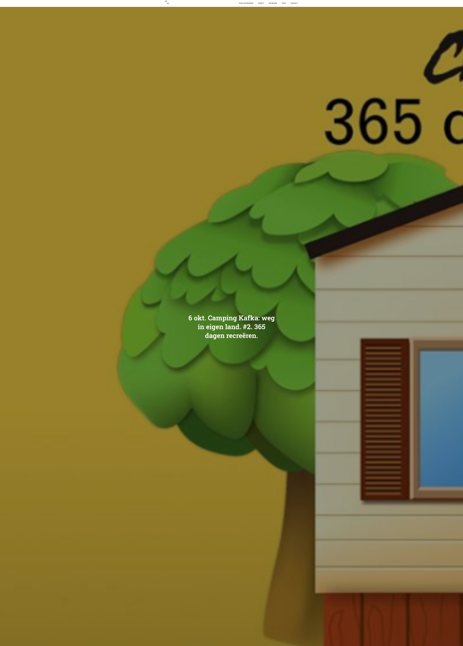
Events (261, 3)
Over (284, 3)
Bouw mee (273, 3)
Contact (294, 3)
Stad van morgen (246, 3)
